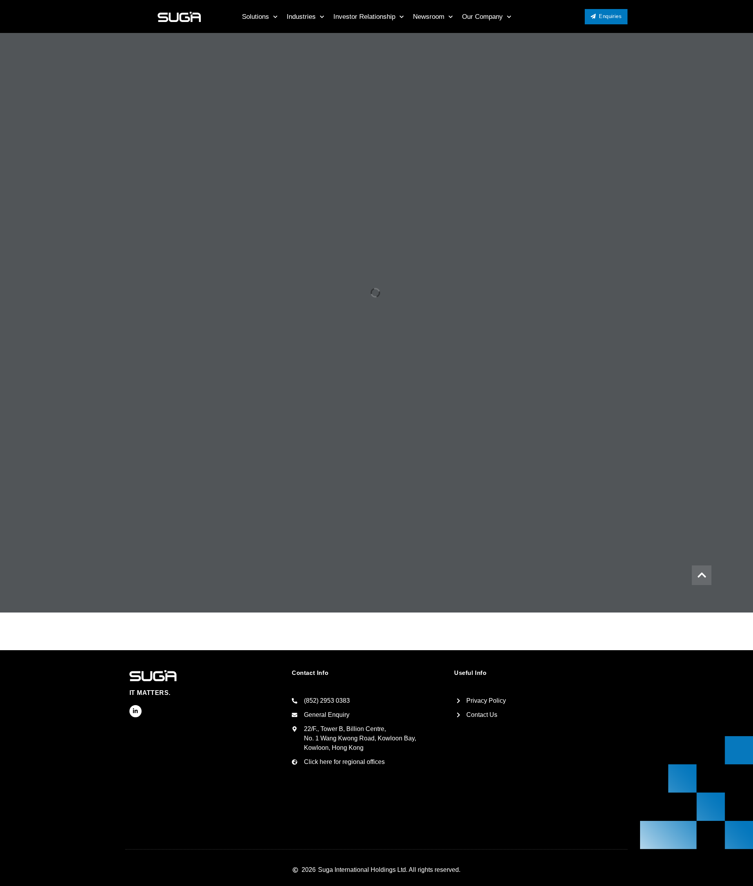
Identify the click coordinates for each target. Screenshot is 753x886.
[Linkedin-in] (135, 711)
